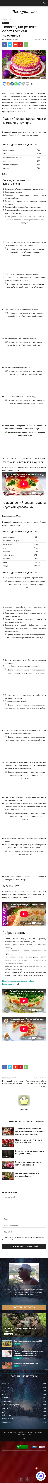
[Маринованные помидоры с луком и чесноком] (8, 1143)
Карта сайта (39, 1432)
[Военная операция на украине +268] (7, 1343)
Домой (4, 19)
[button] (44, 3)
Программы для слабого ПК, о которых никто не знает (36, 1083)
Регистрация (21, 1435)
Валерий (8, 39)
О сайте (20, 1432)
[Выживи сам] (24, 12)
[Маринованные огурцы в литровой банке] (8, 1176)
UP (20, 1479)
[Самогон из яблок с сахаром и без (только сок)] (8, 1154)
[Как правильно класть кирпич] (7, 1365)
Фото (29, 1435)
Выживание (8, 1334)
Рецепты (12, 19)
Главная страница (9, 1432)
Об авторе (29, 1432)
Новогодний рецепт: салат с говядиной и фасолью (13, 1082)
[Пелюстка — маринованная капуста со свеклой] (8, 1165)
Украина (17, 1343)
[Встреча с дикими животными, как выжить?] (24, 1325)
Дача (16, 1366)
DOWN (27, 1479)
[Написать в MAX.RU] (41, 1476)
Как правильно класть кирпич (26, 1363)
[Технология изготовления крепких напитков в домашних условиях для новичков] (8, 1131)
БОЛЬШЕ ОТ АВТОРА (33, 1122)
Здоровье (18, 1358)
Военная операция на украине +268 (28, 1341)
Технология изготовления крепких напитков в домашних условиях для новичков (30, 1131)
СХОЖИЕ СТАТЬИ (13, 1122)
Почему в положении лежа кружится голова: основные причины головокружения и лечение (29, 1353)
